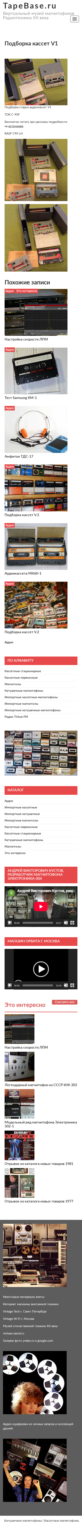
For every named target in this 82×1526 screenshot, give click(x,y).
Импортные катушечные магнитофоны (33, 710)
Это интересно (26, 291)
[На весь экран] (72, 923)
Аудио (9, 291)
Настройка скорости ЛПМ (26, 339)
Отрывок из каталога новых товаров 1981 (39, 1164)
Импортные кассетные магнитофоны (31, 697)
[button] (41, 969)
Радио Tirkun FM (16, 716)
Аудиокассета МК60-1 (23, 573)
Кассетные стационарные (23, 671)
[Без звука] (66, 923)
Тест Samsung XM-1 (21, 398)
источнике (15, 126)
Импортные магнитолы (21, 703)
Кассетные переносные (21, 677)
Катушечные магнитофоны (24, 690)
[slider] (38, 985)
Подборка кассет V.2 (22, 632)
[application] (41, 906)
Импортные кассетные (21, 807)
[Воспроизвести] (10, 923)
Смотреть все (64, 1002)
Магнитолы (13, 684)
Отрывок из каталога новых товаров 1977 (39, 1201)
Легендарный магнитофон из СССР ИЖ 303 (41, 1085)
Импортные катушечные (22, 814)
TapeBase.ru (30, 6)
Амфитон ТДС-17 (19, 456)
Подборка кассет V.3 (22, 515)
